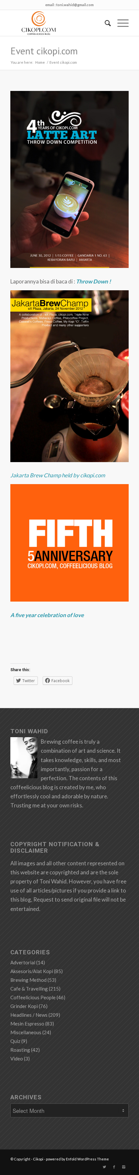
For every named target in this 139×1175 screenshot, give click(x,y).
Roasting (20, 1050)
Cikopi (38, 1159)
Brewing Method (28, 980)
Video (16, 1058)
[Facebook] (114, 1167)
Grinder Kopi (24, 1006)
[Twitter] (104, 1167)
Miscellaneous (25, 1032)
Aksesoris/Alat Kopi (31, 971)
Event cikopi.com (44, 50)
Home (40, 62)
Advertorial (22, 962)
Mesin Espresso (27, 1023)
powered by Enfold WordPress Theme (77, 1159)
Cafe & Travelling (29, 989)
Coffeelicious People (33, 997)
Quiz (15, 1041)
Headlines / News (29, 1015)
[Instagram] (124, 1167)
